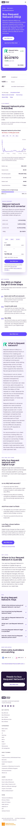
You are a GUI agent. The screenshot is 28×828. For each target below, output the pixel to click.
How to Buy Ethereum (8, 782)
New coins (5, 728)
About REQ (5, 97)
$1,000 (18, 239)
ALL (17, 135)
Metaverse (5, 746)
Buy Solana (5, 721)
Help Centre (5, 804)
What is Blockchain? (7, 790)
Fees (3, 755)
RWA (3, 741)
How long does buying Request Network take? (12, 612)
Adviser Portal (6, 811)
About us (4, 772)
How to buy (19, 95)
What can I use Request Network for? (12, 624)
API (3, 808)
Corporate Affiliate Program (10, 768)
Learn (3, 777)
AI (2, 733)
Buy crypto (10, 8)
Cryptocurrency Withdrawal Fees (11, 757)
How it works (6, 752)
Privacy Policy (6, 800)
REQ (5, 251)
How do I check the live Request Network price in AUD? (12, 636)
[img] (14, 146)
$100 (6, 239)
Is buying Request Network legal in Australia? (12, 630)
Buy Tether (5, 717)
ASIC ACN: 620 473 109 (7, 818)
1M (10, 135)
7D (7, 135)
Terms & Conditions (7, 798)
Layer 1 (4, 744)
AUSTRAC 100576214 (20, 818)
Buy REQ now (8, 38)
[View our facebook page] (8, 706)
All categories (6, 748)
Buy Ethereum (6, 715)
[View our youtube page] (13, 706)
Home (3, 8)
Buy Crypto (5, 710)
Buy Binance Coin (6, 719)
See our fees (13, 266)
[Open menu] (25, 2)
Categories (5, 725)
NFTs (3, 739)
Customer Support (7, 762)
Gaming (4, 735)
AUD (5, 242)
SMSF (3, 764)
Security (4, 759)
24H (4, 135)
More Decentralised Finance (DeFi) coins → (13, 663)
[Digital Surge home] (5, 2)
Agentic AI (5, 806)
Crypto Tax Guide (7, 788)
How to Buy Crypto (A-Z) (8, 784)
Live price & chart (15, 92)
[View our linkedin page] (11, 706)
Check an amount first (8, 546)
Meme (3, 730)
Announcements (6, 770)
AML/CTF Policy (6, 802)
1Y (13, 135)
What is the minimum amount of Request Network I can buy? (12, 606)
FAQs (11, 97)
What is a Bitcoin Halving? (9, 786)
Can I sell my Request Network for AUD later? (13, 618)
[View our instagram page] (5, 706)
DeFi (3, 737)
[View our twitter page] (2, 706)
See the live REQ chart (11, 43)
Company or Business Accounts (11, 766)
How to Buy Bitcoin (7, 779)
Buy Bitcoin (5, 713)
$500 (12, 239)
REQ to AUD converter (8, 95)
